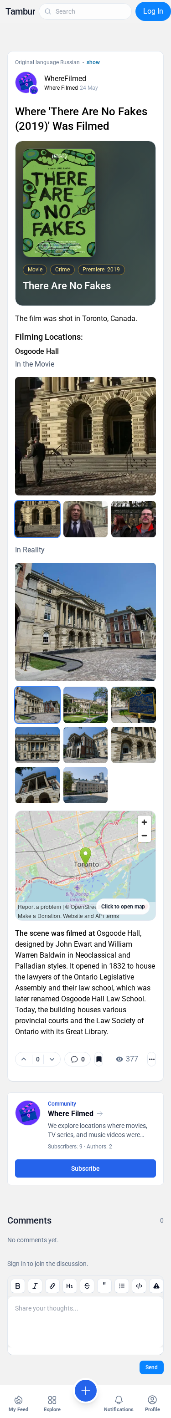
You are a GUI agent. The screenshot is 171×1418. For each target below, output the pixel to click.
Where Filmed (61, 88)
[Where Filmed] (34, 90)
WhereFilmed (65, 78)
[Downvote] (51, 1059)
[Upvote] (24, 1059)
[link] (77, 1059)
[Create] (85, 1390)
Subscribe (85, 1168)
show (93, 62)
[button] (20, 11)
